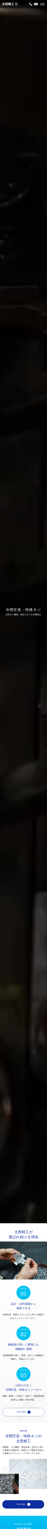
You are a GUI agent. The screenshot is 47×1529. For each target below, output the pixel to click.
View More (21, 1412)
